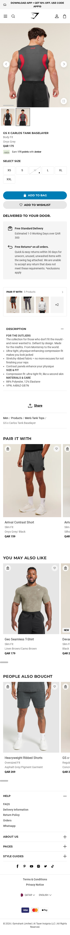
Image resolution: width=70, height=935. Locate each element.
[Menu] (5, 16)
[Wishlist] (56, 449)
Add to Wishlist (37, 205)
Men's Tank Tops (34, 418)
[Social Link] (17, 866)
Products (16, 418)
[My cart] (64, 16)
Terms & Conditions (35, 879)
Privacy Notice (35, 884)
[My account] (56, 16)
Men (5, 418)
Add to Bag (37, 195)
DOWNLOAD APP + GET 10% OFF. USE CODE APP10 (37, 4)
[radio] (8, 117)
